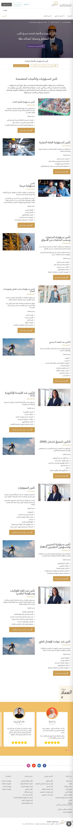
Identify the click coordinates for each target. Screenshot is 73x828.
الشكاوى (53, 824)
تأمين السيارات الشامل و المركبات (44, 784)
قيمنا (70, 784)
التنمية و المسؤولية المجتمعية (63, 798)
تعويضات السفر (7, 786)
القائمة (4, 10)
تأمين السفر (50, 786)
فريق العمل (68, 789)
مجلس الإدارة (68, 786)
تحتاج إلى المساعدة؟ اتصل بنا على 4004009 (43, 66)
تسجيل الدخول (6, 4)
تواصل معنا (17, 4)
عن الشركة (69, 781)
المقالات (69, 803)
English (26, 4)
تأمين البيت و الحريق (47, 795)
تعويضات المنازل (6, 789)
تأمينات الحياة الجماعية (26, 784)
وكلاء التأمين (68, 792)
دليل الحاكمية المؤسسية (28, 824)
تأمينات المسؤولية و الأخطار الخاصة (23, 798)
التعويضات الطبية (6, 784)
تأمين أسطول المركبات (27, 786)
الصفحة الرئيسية (66, 22)
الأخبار (70, 800)
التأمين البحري (29, 789)
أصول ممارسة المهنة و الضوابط (42, 824)
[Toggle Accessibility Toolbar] (69, 824)
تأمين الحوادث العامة (27, 800)
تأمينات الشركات (54, 22)
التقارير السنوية (68, 795)
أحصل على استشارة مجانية (34, 46)
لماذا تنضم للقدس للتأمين (65, 809)
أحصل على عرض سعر (20, 66)
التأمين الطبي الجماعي (27, 781)
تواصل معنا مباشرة (24, 130)
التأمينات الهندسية (28, 795)
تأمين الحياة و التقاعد (47, 789)
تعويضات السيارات (6, 781)
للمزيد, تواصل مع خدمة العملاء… (20, 430)
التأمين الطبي (49, 781)
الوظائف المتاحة (67, 812)
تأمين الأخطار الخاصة (27, 803)
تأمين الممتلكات (28, 792)
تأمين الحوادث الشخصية (46, 792)
